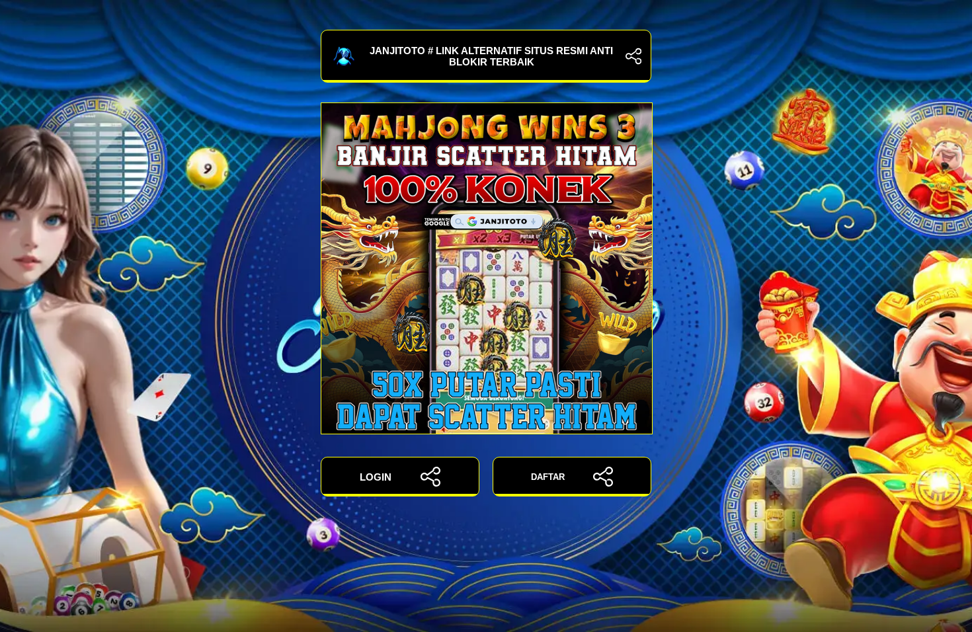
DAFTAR (548, 477)
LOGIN (375, 477)
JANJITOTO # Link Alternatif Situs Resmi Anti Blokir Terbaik (491, 56)
